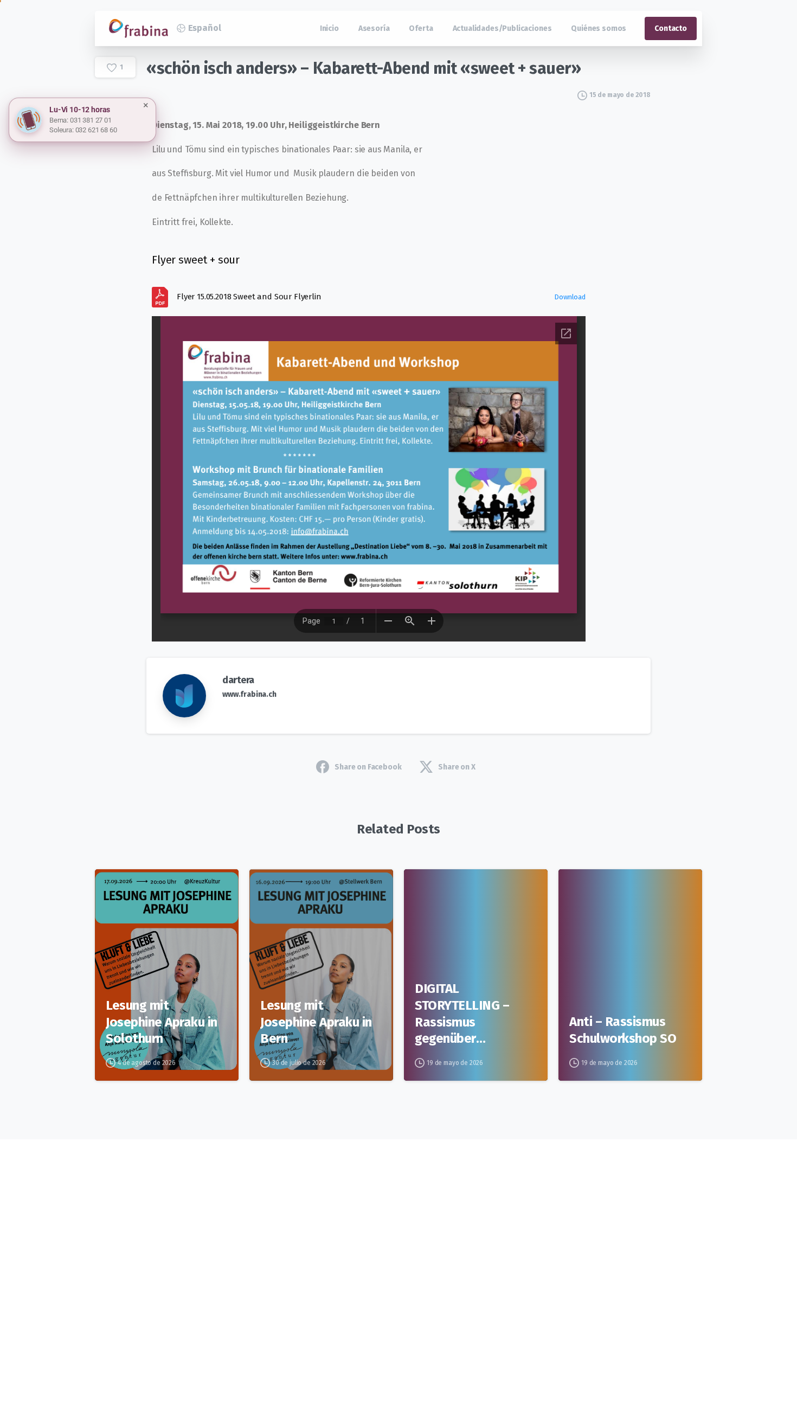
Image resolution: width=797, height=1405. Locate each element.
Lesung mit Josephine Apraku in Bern (316, 1022)
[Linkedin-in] (224, 1242)
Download (570, 297)
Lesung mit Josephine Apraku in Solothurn (161, 1022)
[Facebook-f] (195, 1242)
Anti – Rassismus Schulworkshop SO (622, 1030)
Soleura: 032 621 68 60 (83, 130)
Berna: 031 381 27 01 (80, 120)
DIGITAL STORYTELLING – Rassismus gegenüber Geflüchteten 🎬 (462, 1014)
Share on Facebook (368, 767)
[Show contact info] (29, 120)
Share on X (456, 767)
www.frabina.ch (249, 694)
